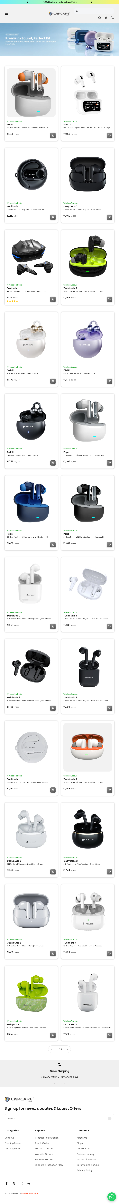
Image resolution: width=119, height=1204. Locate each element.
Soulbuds (12, 206)
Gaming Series (13, 1143)
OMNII (10, 370)
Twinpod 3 (69, 942)
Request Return (44, 1159)
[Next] (91, 2)
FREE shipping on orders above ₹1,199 (60, 1)
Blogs (80, 1143)
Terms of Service (86, 1159)
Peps (10, 124)
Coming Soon (12, 1148)
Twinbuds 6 (70, 288)
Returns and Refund (88, 1165)
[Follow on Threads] (29, 1183)
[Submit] (78, 11)
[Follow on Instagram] (21, 1183)
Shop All (9, 1137)
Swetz (67, 124)
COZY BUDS (70, 1024)
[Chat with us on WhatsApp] (111, 1196)
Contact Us (83, 1148)
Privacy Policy (84, 1170)
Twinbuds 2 (13, 615)
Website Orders (44, 1154)
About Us (82, 1137)
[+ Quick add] (53, 135)
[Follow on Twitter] (14, 1183)
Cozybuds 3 (14, 861)
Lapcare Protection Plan (49, 1165)
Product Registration (46, 1137)
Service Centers (44, 1148)
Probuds (12, 288)
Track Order (42, 1143)
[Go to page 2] (67, 1049)
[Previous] (27, 2)
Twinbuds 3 (70, 615)
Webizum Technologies (30, 1193)
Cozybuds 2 (70, 206)
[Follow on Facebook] (7, 1183)
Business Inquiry (85, 1154)
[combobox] (93, 11)
